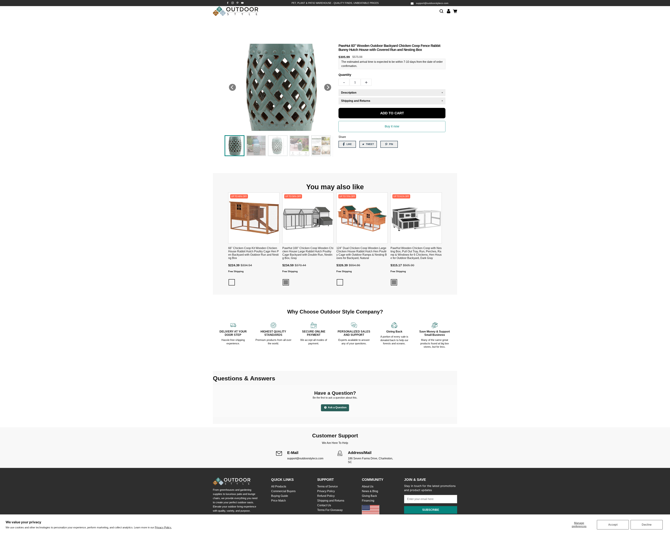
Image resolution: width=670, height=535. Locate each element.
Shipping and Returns (330, 500)
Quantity (344, 75)
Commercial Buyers (283, 491)
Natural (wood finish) (231, 282)
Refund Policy (326, 495)
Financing (368, 500)
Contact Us (324, 505)
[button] (441, 11)
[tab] (391, 92)
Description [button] (348, 92)
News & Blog (370, 491)
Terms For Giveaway (330, 510)
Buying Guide (279, 495)
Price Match (278, 500)
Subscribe (430, 509)
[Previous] (232, 87)
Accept (613, 524)
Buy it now (392, 126)
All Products (278, 486)
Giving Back (369, 495)
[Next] (327, 87)
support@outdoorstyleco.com (432, 3)
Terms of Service (327, 486)
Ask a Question (337, 407)
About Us (367, 486)
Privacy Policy (326, 491)
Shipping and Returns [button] (355, 100)
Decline (647, 524)
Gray (286, 282)
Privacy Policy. (163, 527)
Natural (340, 282)
